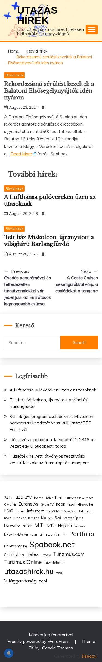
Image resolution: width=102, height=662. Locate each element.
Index (20, 511)
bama (39, 498)
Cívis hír (10, 504)
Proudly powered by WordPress (39, 641)
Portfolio (81, 534)
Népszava (80, 526)
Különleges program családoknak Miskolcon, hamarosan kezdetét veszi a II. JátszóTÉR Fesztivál (52, 423)
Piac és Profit (56, 535)
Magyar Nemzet (26, 518)
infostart (35, 511)
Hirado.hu (85, 504)
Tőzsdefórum (55, 562)
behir (49, 498)
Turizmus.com (69, 554)
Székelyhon (14, 554)
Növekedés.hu (16, 535)
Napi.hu (65, 525)
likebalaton (85, 511)
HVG (8, 511)
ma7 (7, 518)
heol (71, 504)
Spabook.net (52, 544)
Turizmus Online (23, 562)
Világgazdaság (20, 581)
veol (59, 572)
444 (19, 498)
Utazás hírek (37, 15)
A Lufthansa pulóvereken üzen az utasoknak (53, 390)
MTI (39, 525)
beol (59, 497)
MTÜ (51, 525)
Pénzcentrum (15, 545)
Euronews (28, 504)
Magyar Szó (51, 517)
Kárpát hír (53, 511)
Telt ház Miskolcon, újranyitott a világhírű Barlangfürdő (49, 240)
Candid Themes (57, 648)
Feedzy (89, 656)
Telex (32, 554)
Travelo (46, 555)
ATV (28, 498)
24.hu (9, 497)
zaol (43, 581)
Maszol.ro (12, 526)
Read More (21, 153)
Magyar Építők (73, 518)
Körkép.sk (68, 511)
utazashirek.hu (29, 571)
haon (60, 504)
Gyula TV (47, 504)
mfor (27, 525)
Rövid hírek (14, 75)
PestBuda (37, 535)
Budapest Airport (79, 498)
